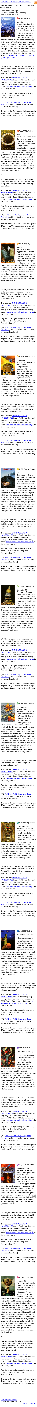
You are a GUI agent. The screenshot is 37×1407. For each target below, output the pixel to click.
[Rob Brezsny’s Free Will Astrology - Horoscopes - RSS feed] (35, 3)
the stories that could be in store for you (20, 86)
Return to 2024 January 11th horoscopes (16, 2)
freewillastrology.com (28, 1403)
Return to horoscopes (9, 1400)
